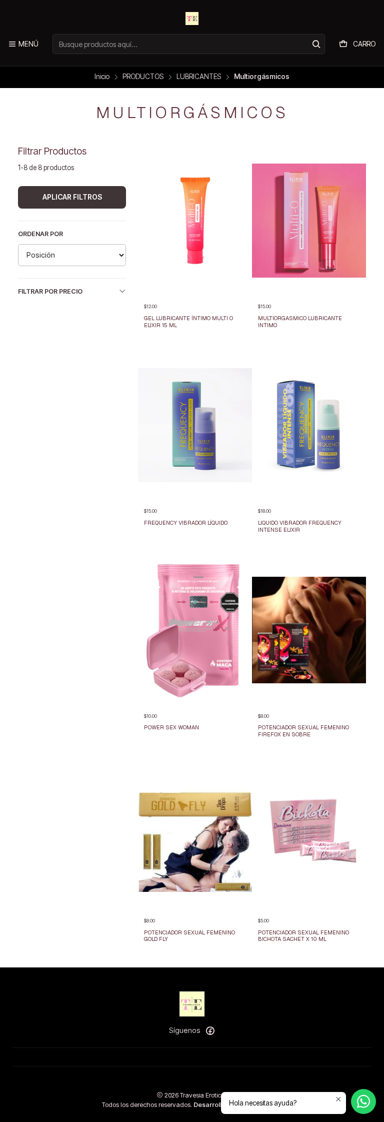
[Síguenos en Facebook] (210, 1030)
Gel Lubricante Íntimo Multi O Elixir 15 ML (188, 322)
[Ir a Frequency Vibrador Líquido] (195, 425)
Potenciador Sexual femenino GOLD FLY (189, 936)
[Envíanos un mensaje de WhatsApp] (363, 1101)
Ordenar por (40, 234)
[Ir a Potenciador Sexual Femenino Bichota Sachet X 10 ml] (309, 835)
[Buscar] (316, 44)
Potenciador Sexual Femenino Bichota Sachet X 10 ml (303, 936)
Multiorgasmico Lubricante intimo (300, 322)
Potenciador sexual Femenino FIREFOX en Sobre (303, 731)
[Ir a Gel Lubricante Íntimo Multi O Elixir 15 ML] (195, 221)
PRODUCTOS (143, 77)
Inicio (102, 77)
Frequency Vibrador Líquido (186, 522)
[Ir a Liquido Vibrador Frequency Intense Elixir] (309, 425)
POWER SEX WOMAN (171, 727)
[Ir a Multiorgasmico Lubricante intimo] (309, 221)
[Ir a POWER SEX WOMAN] (195, 630)
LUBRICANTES (198, 77)
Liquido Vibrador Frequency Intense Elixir (300, 526)
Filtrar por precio (50, 291)
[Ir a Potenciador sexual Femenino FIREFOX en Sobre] (309, 630)
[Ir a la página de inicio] (192, 18)
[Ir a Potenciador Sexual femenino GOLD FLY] (195, 835)
